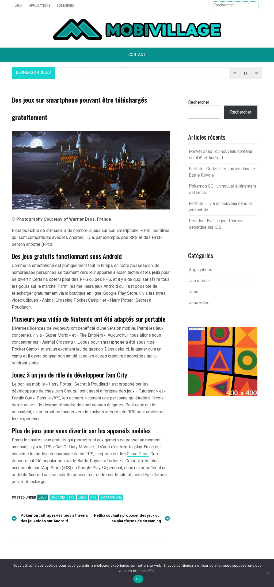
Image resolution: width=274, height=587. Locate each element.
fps (71, 497)
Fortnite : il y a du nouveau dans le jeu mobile (102, 72)
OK (138, 579)
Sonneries (65, 5)
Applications (39, 5)
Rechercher (198, 102)
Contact (137, 54)
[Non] (267, 573)
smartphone (111, 497)
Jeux (18, 5)
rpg (93, 497)
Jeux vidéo (199, 302)
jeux (82, 497)
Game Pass (138, 453)
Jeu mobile (199, 280)
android (58, 497)
